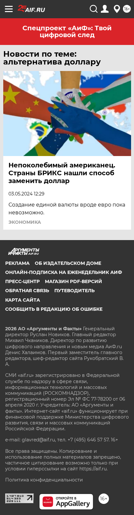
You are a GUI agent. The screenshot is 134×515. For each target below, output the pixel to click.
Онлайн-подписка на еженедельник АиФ (63, 272)
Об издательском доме (68, 263)
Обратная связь (27, 290)
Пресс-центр (22, 281)
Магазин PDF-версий (73, 281)
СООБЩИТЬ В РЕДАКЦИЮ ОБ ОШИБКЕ (53, 309)
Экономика (24, 222)
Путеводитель (74, 290)
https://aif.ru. (93, 469)
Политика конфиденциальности (44, 480)
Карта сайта (22, 300)
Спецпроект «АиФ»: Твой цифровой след (67, 31)
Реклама (17, 263)
